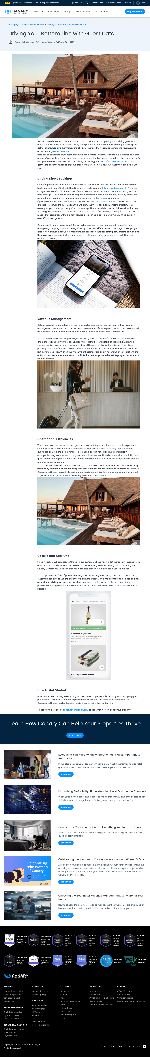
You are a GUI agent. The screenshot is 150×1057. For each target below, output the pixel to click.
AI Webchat (37, 1015)
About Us (64, 991)
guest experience (60, 151)
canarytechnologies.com (75, 710)
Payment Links (10, 1036)
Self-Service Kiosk (12, 998)
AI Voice (36, 1012)
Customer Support (113, 3)
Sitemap (136, 1046)
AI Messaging (38, 1009)
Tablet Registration (13, 995)
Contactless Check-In (106, 202)
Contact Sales (97, 3)
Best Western (95, 995)
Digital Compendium (13, 1012)
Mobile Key (9, 1001)
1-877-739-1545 (124, 991)
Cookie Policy (124, 1046)
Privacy (112, 1046)
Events (63, 1018)
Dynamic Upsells (11, 1015)
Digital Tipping (39, 995)
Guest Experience (40, 1022)
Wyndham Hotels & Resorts (101, 998)
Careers (64, 995)
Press (62, 1005)
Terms (103, 1046)
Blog (62, 998)
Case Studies (95, 991)
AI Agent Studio (39, 1005)
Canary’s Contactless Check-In (116, 161)
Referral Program (68, 1015)
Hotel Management (41, 1025)
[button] (77, 3)
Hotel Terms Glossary (70, 1001)
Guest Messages (11, 1019)
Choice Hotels (95, 1001)
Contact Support (125, 998)
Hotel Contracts (11, 1032)
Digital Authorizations (14, 1029)
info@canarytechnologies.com (131, 1001)
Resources (65, 1011)
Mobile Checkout (40, 991)
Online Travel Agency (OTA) (115, 188)
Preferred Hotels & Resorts (101, 1005)
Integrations (66, 1008)
